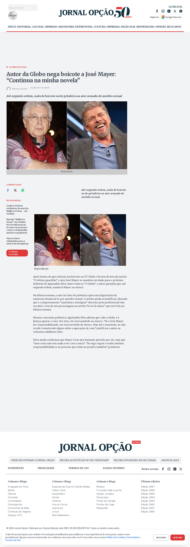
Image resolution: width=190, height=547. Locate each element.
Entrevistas (83, 27)
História (56, 500)
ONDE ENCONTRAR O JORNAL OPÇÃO (33, 460)
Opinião (160, 27)
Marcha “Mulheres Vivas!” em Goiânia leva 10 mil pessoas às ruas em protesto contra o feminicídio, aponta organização (17, 226)
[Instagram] (163, 11)
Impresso (51, 27)
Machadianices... (61, 515)
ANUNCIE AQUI (170, 460)
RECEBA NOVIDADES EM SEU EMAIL (135, 460)
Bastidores (66, 27)
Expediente (16, 468)
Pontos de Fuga (105, 504)
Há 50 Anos (174, 27)
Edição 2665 (148, 493)
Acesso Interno (114, 468)
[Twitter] (174, 11)
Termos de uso (78, 468)
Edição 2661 (147, 508)
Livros (55, 511)
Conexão (13, 497)
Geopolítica (58, 493)
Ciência (12, 493)
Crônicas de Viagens (19, 511)
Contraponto (15, 504)
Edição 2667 (148, 486)
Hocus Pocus (59, 504)
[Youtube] (168, 11)
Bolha (11, 490)
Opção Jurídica (105, 493)
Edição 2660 (148, 511)
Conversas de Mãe (18, 508)
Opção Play (128, 27)
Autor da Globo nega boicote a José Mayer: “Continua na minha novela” (61, 77)
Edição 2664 (148, 497)
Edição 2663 (148, 500)
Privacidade (46, 468)
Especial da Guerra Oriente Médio (71, 486)
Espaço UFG (15, 515)
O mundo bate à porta (108, 490)
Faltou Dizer (59, 490)
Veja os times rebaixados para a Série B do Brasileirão (17, 241)
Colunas (38, 27)
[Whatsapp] (180, 11)
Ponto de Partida (105, 500)
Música (100, 486)
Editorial (24, 27)
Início (12, 27)
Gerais (55, 497)
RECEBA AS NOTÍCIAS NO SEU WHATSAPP (84, 460)
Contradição (15, 500)
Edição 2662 (148, 504)
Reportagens (145, 27)
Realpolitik (102, 508)
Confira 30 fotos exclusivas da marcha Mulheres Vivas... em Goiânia (17, 210)
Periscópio (102, 497)
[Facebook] (157, 11)
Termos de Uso (13, 540)
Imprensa (113, 27)
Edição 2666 (148, 490)
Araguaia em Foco (18, 486)
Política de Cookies (115, 537)
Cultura (100, 27)
